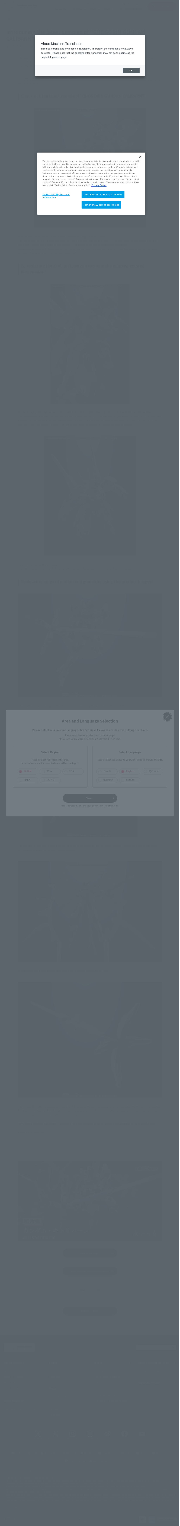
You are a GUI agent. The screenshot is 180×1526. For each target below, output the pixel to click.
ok (128, 70)
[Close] (138, 157)
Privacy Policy (118, 185)
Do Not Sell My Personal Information (55, 196)
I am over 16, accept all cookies (100, 204)
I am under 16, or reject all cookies (101, 194)
